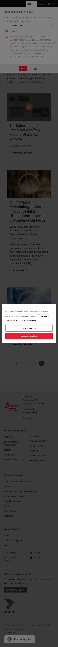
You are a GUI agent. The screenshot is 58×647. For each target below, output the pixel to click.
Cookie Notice (43, 316)
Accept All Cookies (29, 336)
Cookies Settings (29, 328)
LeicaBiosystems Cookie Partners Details (22, 320)
